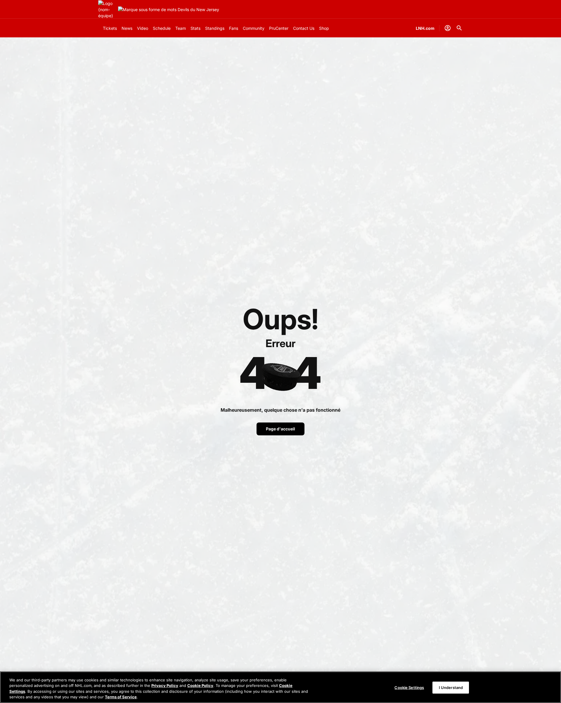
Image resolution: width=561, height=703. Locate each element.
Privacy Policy (164, 685)
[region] (280, 687)
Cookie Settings (409, 687)
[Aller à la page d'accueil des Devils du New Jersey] (107, 9)
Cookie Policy (200, 685)
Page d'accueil (280, 428)
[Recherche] (459, 28)
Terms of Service (121, 697)
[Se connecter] (447, 28)
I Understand (451, 687)
